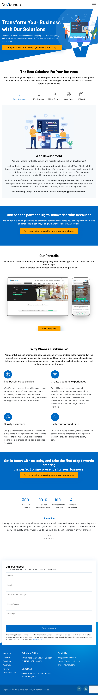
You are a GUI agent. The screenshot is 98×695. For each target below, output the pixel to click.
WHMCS (81, 99)
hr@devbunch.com (66, 665)
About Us (7, 653)
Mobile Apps (38, 99)
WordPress (68, 99)
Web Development (21, 99)
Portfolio (7, 665)
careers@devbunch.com (69, 661)
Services (7, 661)
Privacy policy (38, 639)
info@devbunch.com (67, 657)
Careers (6, 657)
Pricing (6, 669)
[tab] (21, 96)
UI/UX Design (53, 99)
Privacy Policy (9, 673)
